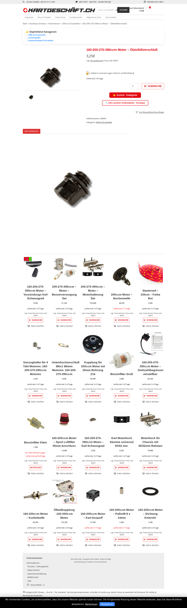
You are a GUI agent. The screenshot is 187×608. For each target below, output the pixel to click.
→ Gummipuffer (33, 37)
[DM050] (51, 78)
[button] (149, 112)
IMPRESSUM (32, 577)
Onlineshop (60, 17)
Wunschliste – (37, 585)
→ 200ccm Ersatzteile (36, 35)
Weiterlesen (35, 467)
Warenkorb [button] (37, 320)
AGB (29, 581)
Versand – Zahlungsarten (38, 566)
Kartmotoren (54, 23)
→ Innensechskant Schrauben (39, 40)
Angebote (29, 17)
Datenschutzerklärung (36, 574)
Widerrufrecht (33, 570)
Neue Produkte (44, 17)
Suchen (123, 9)
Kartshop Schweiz (38, 23)
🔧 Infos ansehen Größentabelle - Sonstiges (125, 103)
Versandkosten (96, 60)
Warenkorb (155, 86)
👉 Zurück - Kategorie (125, 95)
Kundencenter (76, 17)
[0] (148, 11)
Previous (18, 78)
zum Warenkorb (136, 8)
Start (25, 23)
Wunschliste (110, 17)
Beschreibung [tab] (31, 131)
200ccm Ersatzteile (71, 23)
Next (84, 78)
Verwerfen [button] (38, 595)
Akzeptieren (107, 604)
